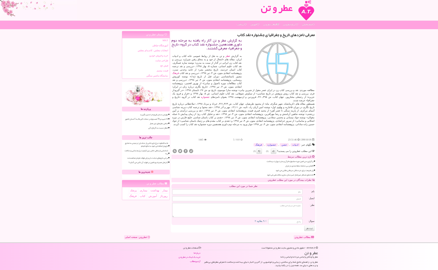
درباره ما (197, 253)
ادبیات (295, 145)
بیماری (143, 190)
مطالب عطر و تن (269, 24)
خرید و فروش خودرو (159, 55)
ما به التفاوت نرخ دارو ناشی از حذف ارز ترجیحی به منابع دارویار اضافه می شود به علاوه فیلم (146, 144)
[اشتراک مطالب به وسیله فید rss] (174, 151)
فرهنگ (175, 73)
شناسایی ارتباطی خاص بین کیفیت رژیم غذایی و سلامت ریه (146, 152)
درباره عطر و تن (289, 24)
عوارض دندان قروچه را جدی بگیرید (154, 115)
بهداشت (240, 24)
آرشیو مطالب (195, 261)
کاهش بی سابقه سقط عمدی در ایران (299, 166)
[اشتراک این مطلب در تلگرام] (191, 151)
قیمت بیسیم (162, 70)
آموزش (254, 24)
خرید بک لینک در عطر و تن (189, 257)
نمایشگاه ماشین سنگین (157, 75)
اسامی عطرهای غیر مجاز (159, 123)
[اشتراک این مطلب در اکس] (180, 151)
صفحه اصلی (307, 24)
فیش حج (164, 65)
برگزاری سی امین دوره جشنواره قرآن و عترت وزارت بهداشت (290, 161)
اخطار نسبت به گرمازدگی (158, 128)
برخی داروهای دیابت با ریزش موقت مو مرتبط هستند (147, 158)
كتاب (142, 196)
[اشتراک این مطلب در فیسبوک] (185, 151)
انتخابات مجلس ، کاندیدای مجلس (153, 50)
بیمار (165, 190)
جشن (284, 145)
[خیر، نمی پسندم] (259, 151)
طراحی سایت (161, 60)
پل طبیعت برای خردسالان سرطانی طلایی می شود (295, 170)
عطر (228, 56)
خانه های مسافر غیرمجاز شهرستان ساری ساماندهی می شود (290, 175)
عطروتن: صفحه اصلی (136, 237)
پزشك (133, 190)
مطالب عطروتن (302, 237)
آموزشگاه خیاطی (160, 45)
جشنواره (205, 97)
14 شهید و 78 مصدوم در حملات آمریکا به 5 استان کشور (146, 119)
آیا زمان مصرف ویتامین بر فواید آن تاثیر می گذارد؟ (148, 162)
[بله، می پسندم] (273, 151)
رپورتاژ (164, 196)
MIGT (165, 40)
